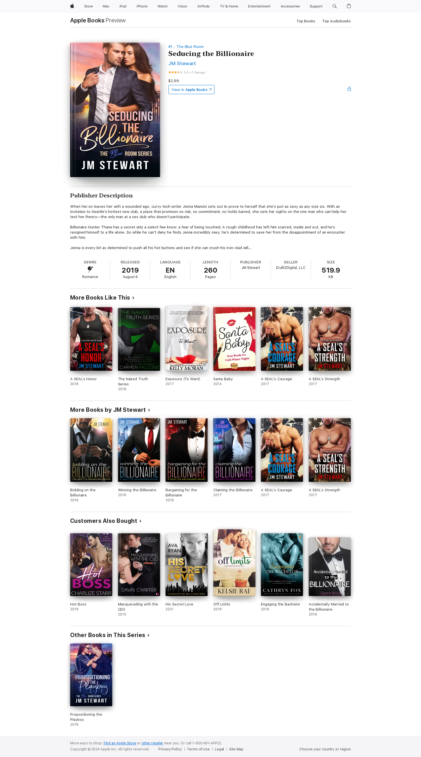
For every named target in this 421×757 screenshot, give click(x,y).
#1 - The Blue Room (186, 46)
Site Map (236, 749)
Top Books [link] (305, 21)
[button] (334, 6)
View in (189, 90)
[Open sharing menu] (349, 89)
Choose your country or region (325, 749)
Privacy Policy (170, 749)
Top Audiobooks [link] (336, 21)
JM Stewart (182, 63)
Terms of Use (198, 749)
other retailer (152, 743)
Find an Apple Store (120, 743)
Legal (219, 749)
